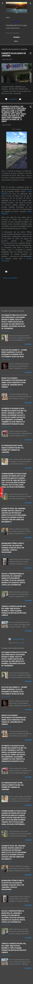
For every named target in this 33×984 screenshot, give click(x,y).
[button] (30, 53)
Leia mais (28, 344)
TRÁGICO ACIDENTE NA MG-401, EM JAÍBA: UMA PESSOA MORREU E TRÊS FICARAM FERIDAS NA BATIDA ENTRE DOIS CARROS (13, 610)
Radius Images (21, 642)
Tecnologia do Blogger (18, 639)
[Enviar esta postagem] (20, 100)
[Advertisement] (16, 292)
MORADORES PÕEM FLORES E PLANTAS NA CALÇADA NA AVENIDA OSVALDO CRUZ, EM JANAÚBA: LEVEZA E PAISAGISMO (12, 547)
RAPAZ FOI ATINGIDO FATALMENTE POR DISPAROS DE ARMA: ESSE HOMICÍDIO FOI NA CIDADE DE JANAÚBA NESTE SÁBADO (13, 382)
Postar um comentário (10, 278)
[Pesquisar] (30, 4)
